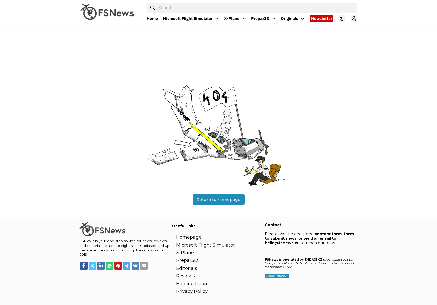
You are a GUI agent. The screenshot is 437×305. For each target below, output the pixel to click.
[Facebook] (84, 266)
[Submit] (153, 8)
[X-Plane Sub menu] (244, 19)
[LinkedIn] (101, 266)
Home (152, 18)
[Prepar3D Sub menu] (274, 19)
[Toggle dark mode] (341, 18)
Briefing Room (192, 284)
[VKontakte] (135, 266)
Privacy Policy (192, 291)
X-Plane (231, 18)
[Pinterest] (118, 266)
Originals (289, 18)
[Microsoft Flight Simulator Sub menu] (217, 19)
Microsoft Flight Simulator (187, 18)
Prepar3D (260, 18)
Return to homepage (218, 199)
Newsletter (321, 18)
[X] (92, 266)
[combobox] (252, 8)
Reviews (185, 276)
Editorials (186, 268)
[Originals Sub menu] (303, 19)
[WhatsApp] (109, 266)
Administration (277, 276)
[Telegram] (126, 266)
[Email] (144, 266)
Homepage (189, 237)
